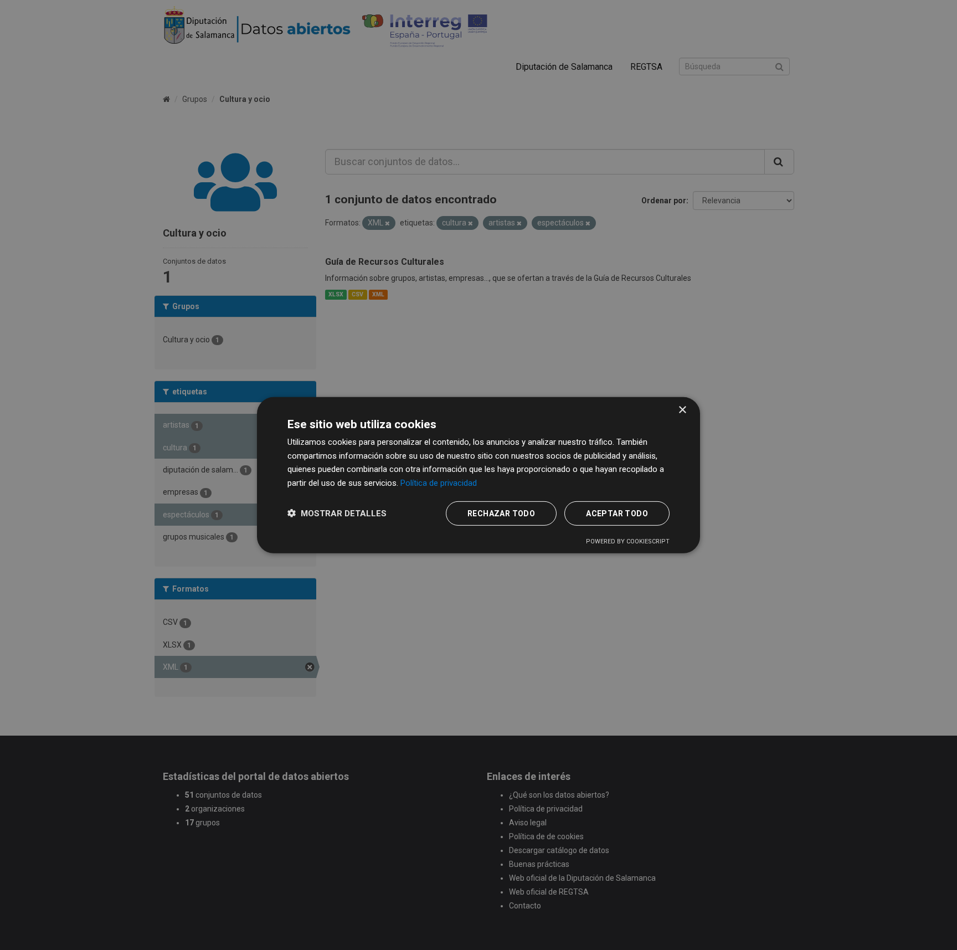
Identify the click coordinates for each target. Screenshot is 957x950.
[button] (337, 513)
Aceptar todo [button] (617, 513)
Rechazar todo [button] (501, 513)
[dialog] (478, 475)
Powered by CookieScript (628, 541)
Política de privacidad (438, 483)
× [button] (682, 409)
